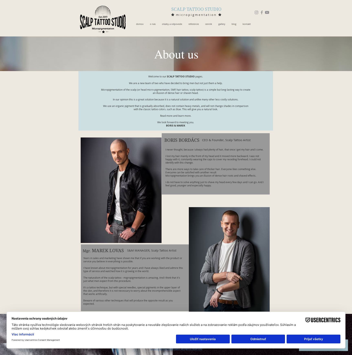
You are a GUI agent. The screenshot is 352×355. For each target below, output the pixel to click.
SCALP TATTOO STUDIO (196, 9)
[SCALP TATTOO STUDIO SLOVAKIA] (256, 12)
